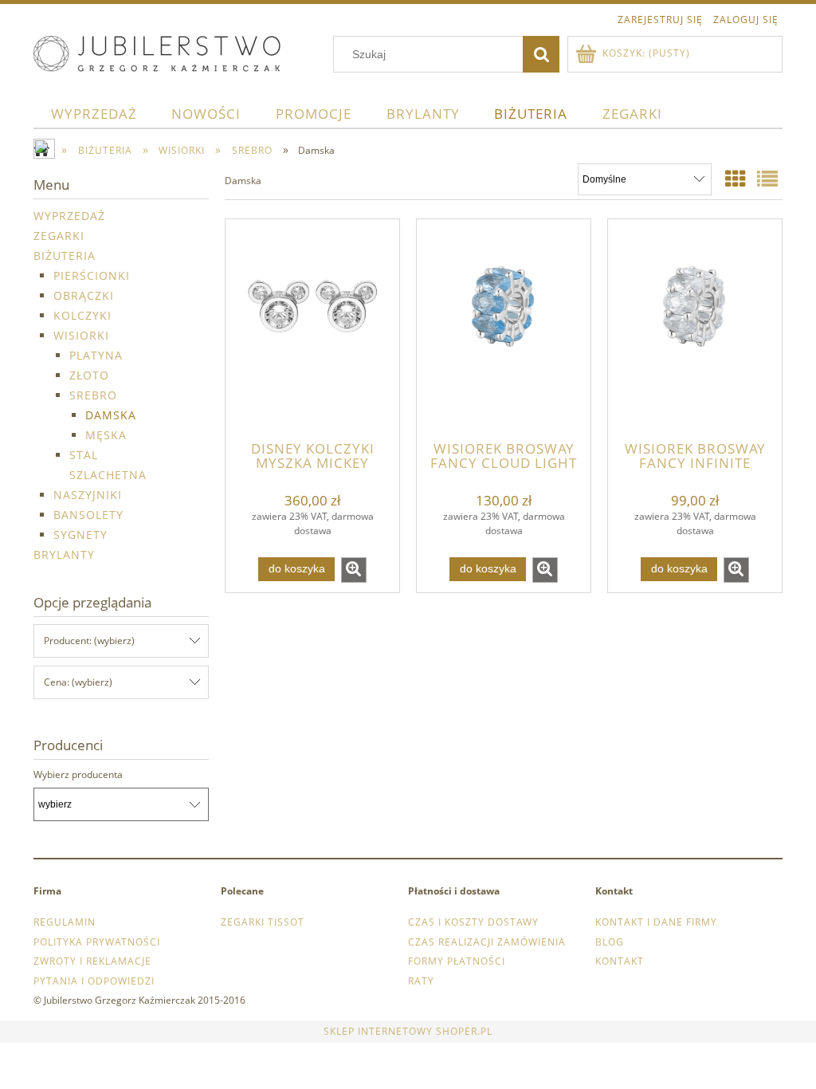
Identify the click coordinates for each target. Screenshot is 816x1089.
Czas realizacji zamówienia (487, 942)
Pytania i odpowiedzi (94, 981)
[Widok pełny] (768, 178)
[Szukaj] (541, 54)
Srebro (93, 395)
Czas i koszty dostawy (473, 922)
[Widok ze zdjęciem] (736, 178)
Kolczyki (82, 315)
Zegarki (58, 235)
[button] (354, 570)
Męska (106, 434)
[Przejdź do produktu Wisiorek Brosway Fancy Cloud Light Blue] (503, 328)
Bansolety (88, 514)
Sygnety (80, 534)
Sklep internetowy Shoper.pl (408, 1031)
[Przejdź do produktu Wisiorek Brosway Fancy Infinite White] (695, 328)
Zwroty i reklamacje (92, 961)
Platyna (96, 355)
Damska (110, 415)
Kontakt (619, 961)
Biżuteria (64, 255)
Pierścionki (91, 275)
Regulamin (64, 922)
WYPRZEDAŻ (69, 215)
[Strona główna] (156, 51)
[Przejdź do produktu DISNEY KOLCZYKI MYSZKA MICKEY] (312, 328)
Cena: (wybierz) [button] (78, 682)
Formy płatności (456, 961)
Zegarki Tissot (262, 922)
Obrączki (83, 295)
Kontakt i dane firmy (656, 922)
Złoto (89, 375)
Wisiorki (81, 335)
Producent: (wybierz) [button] (89, 640)
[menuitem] (94, 113)
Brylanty (64, 554)
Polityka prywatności (96, 942)
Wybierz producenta (78, 774)
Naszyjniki (87, 494)
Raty (421, 981)
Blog (609, 942)
